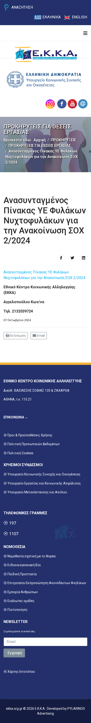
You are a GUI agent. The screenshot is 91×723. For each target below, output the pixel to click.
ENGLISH (79, 17)
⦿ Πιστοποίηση (15, 610)
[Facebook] (61, 258)
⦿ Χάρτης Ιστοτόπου (19, 671)
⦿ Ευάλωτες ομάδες (19, 601)
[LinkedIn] (84, 258)
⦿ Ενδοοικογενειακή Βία (22, 565)
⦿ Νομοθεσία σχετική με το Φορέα (30, 556)
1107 (13, 533)
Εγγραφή (14, 653)
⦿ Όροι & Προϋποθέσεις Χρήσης (28, 435)
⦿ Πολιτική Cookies (18, 453)
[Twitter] (72, 258)
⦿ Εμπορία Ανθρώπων (21, 592)
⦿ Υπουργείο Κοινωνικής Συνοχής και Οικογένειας (42, 474)
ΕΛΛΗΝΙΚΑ (51, 17)
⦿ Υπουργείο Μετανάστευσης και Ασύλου (35, 492)
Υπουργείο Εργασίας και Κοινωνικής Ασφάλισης (44, 483)
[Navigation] (85, 33)
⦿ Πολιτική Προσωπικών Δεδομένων (32, 444)
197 (12, 523)
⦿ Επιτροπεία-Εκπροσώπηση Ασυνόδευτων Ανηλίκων (45, 583)
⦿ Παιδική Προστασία (20, 574)
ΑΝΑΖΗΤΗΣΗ (22, 7)
